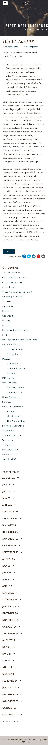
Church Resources (12, 282)
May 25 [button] (6, 579)
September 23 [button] (10, 714)
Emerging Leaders (12, 296)
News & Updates (11, 397)
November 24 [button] (10, 619)
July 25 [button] (6, 565)
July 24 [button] (6, 647)
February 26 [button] (10, 518)
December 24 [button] (10, 613)
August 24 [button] (8, 640)
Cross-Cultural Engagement (17, 292)
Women (6, 454)
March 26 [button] (8, 511)
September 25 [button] (10, 552)
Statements (8, 430)
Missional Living (11, 344)
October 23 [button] (9, 707)
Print (8, 251)
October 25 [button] (9, 545)
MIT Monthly (9, 378)
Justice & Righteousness (15, 330)
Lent (4, 335)
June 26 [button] (7, 491)
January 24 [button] (9, 687)
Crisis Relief (8, 287)
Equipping (7, 306)
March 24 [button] (8, 674)
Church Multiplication (14, 277)
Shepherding (14, 416)
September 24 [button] (10, 633)
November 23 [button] (10, 701)
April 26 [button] (7, 504)
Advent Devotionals (13, 272)
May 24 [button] (6, 660)
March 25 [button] (8, 592)
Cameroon (12, 363)
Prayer (10, 411)
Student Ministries (12, 435)
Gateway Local (15, 392)
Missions (7, 359)
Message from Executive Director (20, 339)
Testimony (7, 440)
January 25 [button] (9, 606)
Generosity (8, 316)
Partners (12, 373)
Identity (6, 325)
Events (6, 311)
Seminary (7, 402)
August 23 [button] (8, 721)
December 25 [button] (10, 531)
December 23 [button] (10, 694)
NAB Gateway (9, 382)
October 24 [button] (9, 626)
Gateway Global (15, 387)
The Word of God (16, 421)
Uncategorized (32, 46)
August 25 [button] (8, 559)
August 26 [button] (8, 477)
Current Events (15, 349)
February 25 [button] (10, 599)
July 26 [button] (6, 484)
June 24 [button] (7, 653)
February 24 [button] (10, 680)
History (6, 320)
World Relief (9, 459)
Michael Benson (11, 46)
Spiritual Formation (13, 406)
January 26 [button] (9, 525)
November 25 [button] (10, 538)
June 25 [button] (7, 572)
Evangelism (13, 354)
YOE (9, 301)
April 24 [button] (7, 667)
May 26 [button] (6, 498)
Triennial (7, 445)
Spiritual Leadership (13, 426)
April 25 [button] (7, 586)
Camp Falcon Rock (17, 368)
